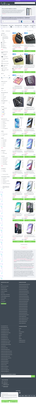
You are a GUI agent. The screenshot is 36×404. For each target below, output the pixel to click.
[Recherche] (16, 3)
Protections (13, 6)
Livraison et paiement (4, 291)
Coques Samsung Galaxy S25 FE (23, 301)
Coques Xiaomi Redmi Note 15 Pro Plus (6, 354)
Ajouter (18, 93)
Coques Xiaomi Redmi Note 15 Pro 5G (6, 351)
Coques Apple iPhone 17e (4, 334)
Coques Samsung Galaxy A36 (23, 306)
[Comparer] (20, 33)
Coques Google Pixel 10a (22, 316)
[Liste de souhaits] (6, 4)
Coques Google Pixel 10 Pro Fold (23, 318)
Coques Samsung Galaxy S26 (23, 289)
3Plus (2, 165)
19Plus (2, 49)
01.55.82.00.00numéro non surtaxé (6, 384)
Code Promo (3, 292)
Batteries (20, 338)
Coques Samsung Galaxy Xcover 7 (24, 314)
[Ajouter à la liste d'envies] (22, 33)
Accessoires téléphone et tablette (6, 6)
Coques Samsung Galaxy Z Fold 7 (24, 287)
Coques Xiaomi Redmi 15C (5, 361)
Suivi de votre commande (4, 286)
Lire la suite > (4, 13)
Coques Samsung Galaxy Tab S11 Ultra (24, 284)
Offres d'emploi (3, 301)
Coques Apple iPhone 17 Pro (5, 339)
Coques (20, 328)
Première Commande (4, 289)
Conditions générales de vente (5, 296)
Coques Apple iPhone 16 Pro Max (5, 332)
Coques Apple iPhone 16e (4, 327)
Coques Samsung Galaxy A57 (23, 304)
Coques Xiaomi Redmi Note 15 (5, 349)
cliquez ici (11, 398)
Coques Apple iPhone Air (4, 337)
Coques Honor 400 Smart (4, 366)
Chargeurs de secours (22, 340)
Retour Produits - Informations (5, 294)
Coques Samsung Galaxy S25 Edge (24, 299)
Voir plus (24, 247)
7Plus (2, 116)
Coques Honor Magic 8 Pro (5, 371)
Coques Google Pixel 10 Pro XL (23, 319)
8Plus (2, 147)
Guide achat (3, 299)
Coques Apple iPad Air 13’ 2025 (5, 342)
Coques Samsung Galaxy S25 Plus (24, 296)
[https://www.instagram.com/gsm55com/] (19, 393)
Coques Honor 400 (4, 364)
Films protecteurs (18, 6)
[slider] (1, 77)
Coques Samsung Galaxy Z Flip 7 (23, 286)
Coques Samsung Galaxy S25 (23, 294)
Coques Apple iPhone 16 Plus (5, 329)
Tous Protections (5, 36)
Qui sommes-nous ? (4, 287)
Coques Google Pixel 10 (22, 323)
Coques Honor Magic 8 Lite (5, 369)
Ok (33, 376)
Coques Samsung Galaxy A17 (23, 311)
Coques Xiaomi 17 (3, 346)
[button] (18, 47)
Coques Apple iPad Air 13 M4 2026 (6, 344)
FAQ (1, 284)
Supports (20, 335)
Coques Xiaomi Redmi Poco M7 (5, 356)
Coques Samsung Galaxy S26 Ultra (24, 292)
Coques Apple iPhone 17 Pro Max (5, 341)
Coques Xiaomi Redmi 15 (4, 359)
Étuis (3, 39)
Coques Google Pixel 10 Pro (23, 321)
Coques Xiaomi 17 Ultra (4, 347)
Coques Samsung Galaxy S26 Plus (24, 291)
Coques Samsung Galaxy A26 (23, 309)
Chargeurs (20, 333)
